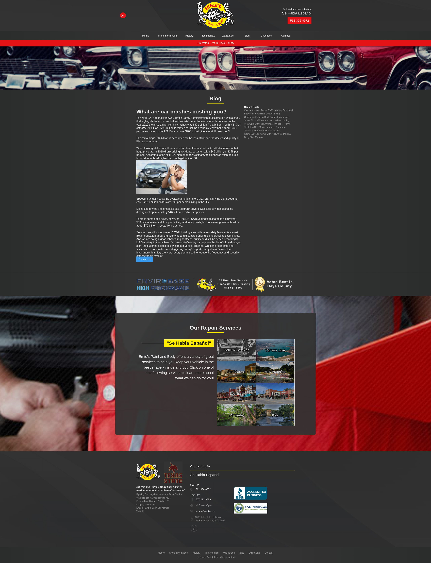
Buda (275, 393)
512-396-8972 (299, 20)
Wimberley (236, 415)
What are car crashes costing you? (153, 498)
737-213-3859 (203, 499)
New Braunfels (275, 372)
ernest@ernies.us (205, 511)
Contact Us (145, 259)
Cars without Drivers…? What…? (267, 123)
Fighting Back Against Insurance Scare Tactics (159, 494)
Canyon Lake (275, 350)
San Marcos (236, 372)
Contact (285, 35)
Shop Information (167, 35)
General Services (236, 350)
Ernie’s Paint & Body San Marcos (152, 508)
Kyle (275, 415)
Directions (266, 35)
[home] (215, 16)
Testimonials (208, 35)
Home (145, 35)
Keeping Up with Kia (264, 133)
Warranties (228, 35)
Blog (247, 35)
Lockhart (236, 393)
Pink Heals (255, 113)
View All (140, 511)
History (189, 35)
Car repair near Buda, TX (257, 110)
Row (232, 557)
